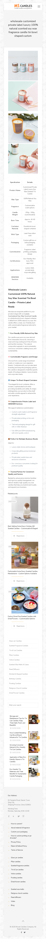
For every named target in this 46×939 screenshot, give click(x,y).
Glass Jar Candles (15, 641)
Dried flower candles (18, 882)
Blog (12, 905)
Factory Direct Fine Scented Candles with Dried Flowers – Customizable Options (22, 617)
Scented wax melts (17, 889)
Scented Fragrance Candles (18, 646)
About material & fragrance (20, 828)
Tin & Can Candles (15, 650)
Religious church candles (19, 893)
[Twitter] (24, 932)
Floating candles (16, 878)
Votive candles (16, 874)
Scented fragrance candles (20, 866)
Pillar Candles (14, 655)
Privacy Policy (16, 842)
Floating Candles (15, 683)
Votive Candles (14, 660)
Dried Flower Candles (17, 693)
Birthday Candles (15, 679)
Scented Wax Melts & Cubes (19, 665)
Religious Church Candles (18, 688)
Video (13, 901)
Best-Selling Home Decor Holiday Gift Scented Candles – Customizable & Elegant (23, 527)
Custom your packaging (19, 832)
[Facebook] (21, 932)
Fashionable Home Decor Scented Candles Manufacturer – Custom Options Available (23, 572)
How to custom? (16, 824)
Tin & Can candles (17, 870)
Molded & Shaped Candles (18, 674)
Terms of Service (17, 850)
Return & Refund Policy (19, 846)
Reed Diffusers (14, 669)
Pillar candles (15, 862)
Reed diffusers (16, 897)
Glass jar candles (17, 858)
